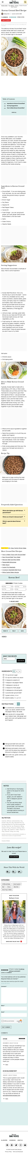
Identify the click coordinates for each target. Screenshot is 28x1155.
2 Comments (5, 17)
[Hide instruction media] (18, 703)
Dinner (16, 5)
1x (13, 671)
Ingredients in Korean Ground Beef (16, 103)
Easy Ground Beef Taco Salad (11, 557)
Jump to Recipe (6, 20)
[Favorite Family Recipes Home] (14, 2)
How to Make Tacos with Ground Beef (13, 554)
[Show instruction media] (15, 703)
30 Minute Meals (6, 884)
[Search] (25, 2)
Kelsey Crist (7, 13)
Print (4, 631)
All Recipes (4, 1140)
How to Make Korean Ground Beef (15, 108)
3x (19, 671)
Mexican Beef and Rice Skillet (11, 559)
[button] (10, 17)
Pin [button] (13, 631)
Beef (3, 886)
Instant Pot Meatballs (8, 567)
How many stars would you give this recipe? (12, 981)
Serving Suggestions (12, 105)
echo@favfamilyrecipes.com (11, 1095)
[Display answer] (24, 510)
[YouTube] (25, 1145)
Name (3, 1005)
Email (3, 1012)
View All (14, 112)
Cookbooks (12, 1140)
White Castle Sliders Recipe (10, 572)
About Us (20, 1140)
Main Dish (16, 886)
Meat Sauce (5, 565)
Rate (22, 631)
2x (16, 671)
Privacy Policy (8, 1151)
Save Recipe (21, 660)
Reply (6, 1064)
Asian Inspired (16, 884)
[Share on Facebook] (8, 871)
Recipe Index (4, 5)
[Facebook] (7, 1145)
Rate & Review (14, 856)
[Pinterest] (11, 1145)
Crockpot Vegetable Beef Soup (11, 570)
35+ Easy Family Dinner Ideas (17, 548)
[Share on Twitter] (19, 871)
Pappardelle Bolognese (9, 562)
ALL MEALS (11, 5)
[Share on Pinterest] (14, 871)
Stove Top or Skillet (7, 889)
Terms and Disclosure (18, 1151)
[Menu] (2, 2)
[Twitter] (16, 1145)
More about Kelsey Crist (13, 941)
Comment (4, 986)
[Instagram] (20, 1145)
